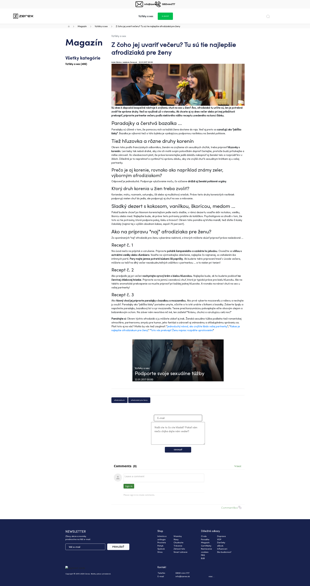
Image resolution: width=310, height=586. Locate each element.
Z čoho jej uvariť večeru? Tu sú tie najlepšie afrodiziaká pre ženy (148, 26)
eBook (220, 545)
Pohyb (160, 545)
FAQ (203, 555)
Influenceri (222, 548)
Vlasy (176, 539)
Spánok (161, 548)
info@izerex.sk (151, 4)
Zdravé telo (179, 548)
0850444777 (168, 4)
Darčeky (221, 542)
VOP (219, 539)
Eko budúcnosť (224, 552)
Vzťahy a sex (101, 26)
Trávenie (178, 545)
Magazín (82, 26)
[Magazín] (23, 16)
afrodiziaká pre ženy (139, 400)
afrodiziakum (119, 400)
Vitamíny (178, 536)
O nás (204, 536)
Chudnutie (178, 542)
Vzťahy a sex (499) (76, 64)
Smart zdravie (180, 552)
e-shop (165, 16)
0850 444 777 (182, 573)
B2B (203, 558)
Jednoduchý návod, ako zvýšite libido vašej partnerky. (197, 326)
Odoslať (178, 449)
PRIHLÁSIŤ (118, 546)
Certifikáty (206, 545)
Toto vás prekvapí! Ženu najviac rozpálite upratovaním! (181, 330)
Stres (160, 552)
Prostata (161, 542)
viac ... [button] (212, 576)
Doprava (221, 536)
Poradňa (205, 539)
